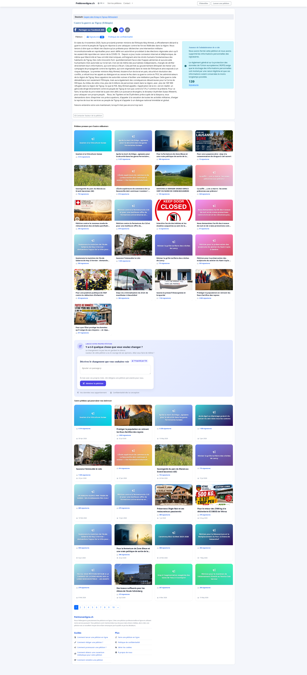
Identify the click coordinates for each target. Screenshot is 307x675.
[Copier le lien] (127, 29)
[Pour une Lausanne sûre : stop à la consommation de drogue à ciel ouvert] (214, 146)
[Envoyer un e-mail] (121, 29)
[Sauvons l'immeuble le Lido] (133, 249)
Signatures (96, 37)
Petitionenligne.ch (85, 3)
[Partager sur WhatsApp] (109, 29)
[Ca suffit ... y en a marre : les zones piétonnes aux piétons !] (214, 181)
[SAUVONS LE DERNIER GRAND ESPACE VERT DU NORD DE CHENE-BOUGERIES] (173, 181)
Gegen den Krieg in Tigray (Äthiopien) (101, 17)
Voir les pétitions (114, 3)
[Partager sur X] (115, 29)
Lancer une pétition (221, 3)
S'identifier (203, 3)
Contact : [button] (127, 3)
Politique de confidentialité (120, 37)
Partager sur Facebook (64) (91, 30)
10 (113, 607)
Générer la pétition (94, 383)
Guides (77, 632)
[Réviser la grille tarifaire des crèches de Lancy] (173, 250)
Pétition (79, 37)
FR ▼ (102, 3)
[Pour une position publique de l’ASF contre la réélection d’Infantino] (93, 285)
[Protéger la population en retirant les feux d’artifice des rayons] (214, 285)
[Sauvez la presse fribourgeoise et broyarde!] (173, 285)
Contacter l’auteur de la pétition (89, 115)
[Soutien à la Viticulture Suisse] (93, 145)
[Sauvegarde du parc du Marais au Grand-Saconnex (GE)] (93, 181)
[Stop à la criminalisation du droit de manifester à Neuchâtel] (133, 285)
